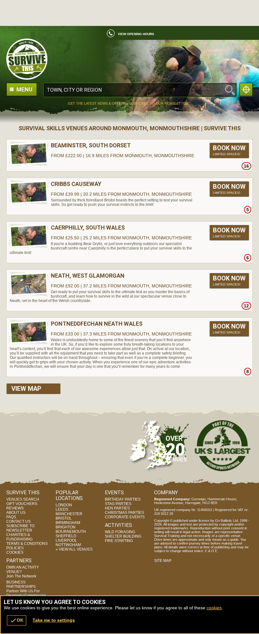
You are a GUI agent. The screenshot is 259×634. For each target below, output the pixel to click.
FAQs (11, 517)
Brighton (65, 527)
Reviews (15, 508)
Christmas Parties (124, 512)
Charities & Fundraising (19, 536)
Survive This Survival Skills (129, 59)
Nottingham (68, 545)
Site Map (163, 560)
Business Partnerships (26, 589)
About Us (16, 512)
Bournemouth (71, 531)
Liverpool (66, 540)
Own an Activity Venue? (22, 571)
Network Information (223, 445)
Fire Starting (119, 541)
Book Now (229, 150)
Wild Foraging (120, 532)
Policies (15, 548)
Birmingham (68, 522)
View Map (26, 388)
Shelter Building (123, 536)
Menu (24, 89)
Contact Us (18, 521)
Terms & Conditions (27, 543)
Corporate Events (125, 517)
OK (16, 620)
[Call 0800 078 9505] (108, 35)
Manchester (69, 514)
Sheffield (66, 536)
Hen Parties (117, 508)
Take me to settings (54, 620)
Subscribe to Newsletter (20, 528)
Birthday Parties (123, 499)
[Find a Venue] (140, 90)
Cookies (14, 552)
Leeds (62, 509)
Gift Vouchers (21, 504)
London (64, 505)
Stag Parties (118, 504)
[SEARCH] (230, 89)
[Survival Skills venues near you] (246, 89)
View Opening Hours (136, 34)
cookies (214, 607)
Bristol (64, 518)
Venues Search (22, 499)
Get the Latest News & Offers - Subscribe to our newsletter (128, 103)
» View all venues (74, 549)
